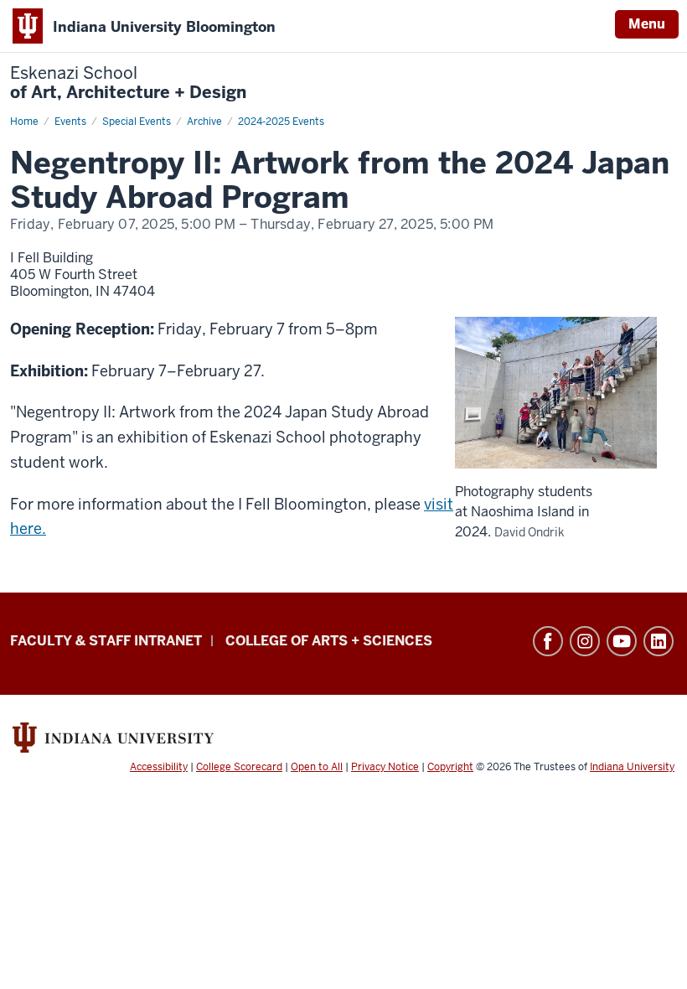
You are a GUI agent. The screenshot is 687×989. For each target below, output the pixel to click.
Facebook (548, 641)
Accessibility (159, 767)
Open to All (317, 767)
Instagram (585, 641)
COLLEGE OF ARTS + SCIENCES (328, 641)
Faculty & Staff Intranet (106, 641)
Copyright (450, 767)
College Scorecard (239, 767)
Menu (646, 24)
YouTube (622, 641)
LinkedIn (658, 641)
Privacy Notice (385, 767)
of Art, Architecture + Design (128, 83)
